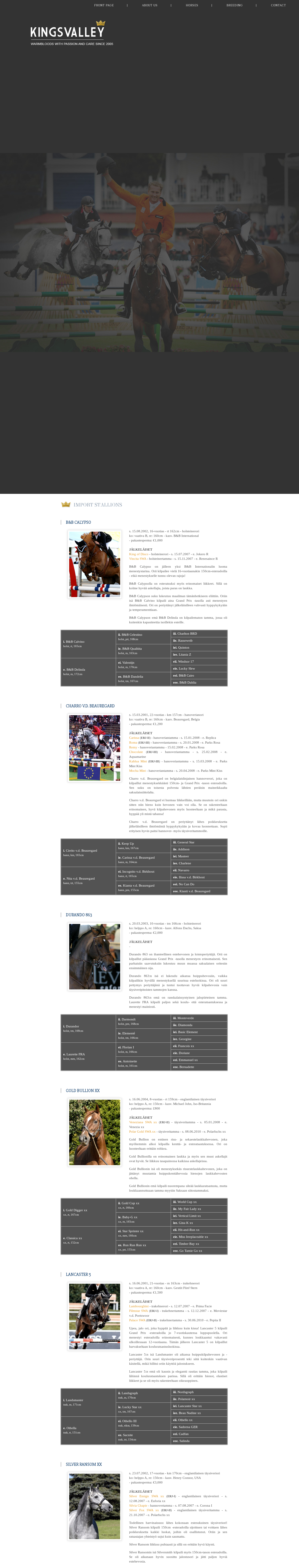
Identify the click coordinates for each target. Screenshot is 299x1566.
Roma (133, 742)
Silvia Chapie (138, 1505)
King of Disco (138, 554)
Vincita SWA (137, 558)
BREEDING (235, 5)
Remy (133, 747)
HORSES (192, 5)
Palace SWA (137, 1320)
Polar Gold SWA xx (142, 1131)
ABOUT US (150, 5)
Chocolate (136, 752)
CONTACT (278, 5)
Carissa (134, 737)
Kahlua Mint (138, 761)
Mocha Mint (137, 770)
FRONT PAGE (104, 5)
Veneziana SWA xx (143, 1122)
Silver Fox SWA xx (144, 1510)
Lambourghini (139, 1306)
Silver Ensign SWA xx (146, 1496)
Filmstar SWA (138, 1311)
